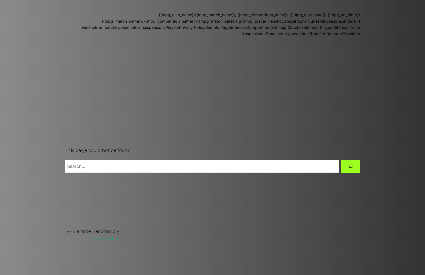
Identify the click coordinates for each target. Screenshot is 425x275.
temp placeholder (293, 33)
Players (172, 27)
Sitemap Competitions (250, 27)
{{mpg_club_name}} (177, 14)
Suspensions (253, 33)
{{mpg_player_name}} (261, 21)
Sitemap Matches (287, 27)
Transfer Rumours (326, 33)
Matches (327, 21)
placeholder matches (99, 27)
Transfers (351, 33)
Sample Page (217, 27)
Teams (271, 33)
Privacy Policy (192, 27)
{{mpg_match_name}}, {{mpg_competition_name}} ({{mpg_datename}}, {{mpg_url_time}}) (277, 14)
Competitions (293, 21)
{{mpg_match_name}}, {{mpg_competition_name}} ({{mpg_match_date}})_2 (171, 21)
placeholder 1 (347, 21)
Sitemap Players (319, 27)
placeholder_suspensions (142, 27)
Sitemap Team (347, 27)
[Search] (350, 166)
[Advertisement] (212, 83)
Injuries (312, 21)
